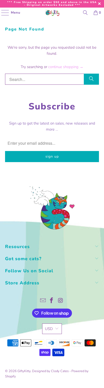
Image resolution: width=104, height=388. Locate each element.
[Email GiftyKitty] (43, 301)
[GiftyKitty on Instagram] (60, 301)
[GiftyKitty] (52, 13)
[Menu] (2, 13)
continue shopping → (65, 66)
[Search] (85, 13)
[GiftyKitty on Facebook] (52, 301)
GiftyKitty (24, 371)
